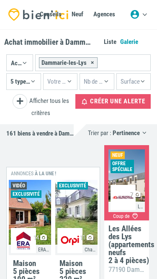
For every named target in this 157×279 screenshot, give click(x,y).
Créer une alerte (116, 101)
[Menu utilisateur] (138, 14)
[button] (19, 62)
